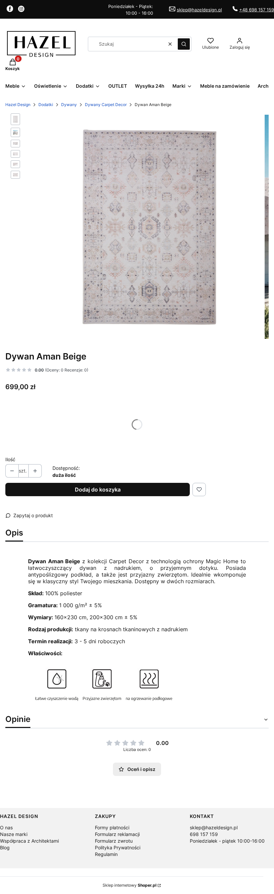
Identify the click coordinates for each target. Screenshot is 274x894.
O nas (6, 827)
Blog (5, 847)
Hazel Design (17, 104)
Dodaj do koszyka (98, 489)
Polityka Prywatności (117, 847)
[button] (184, 44)
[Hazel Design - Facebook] (10, 10)
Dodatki (45, 104)
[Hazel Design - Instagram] (21, 10)
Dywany (69, 104)
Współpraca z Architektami (29, 841)
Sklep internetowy (129, 885)
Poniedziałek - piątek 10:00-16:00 (227, 841)
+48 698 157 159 (256, 9)
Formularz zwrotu (114, 841)
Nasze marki (13, 834)
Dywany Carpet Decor (106, 104)
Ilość (10, 459)
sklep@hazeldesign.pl (199, 9)
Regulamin (106, 854)
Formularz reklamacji (117, 834)
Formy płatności (112, 827)
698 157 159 (204, 834)
